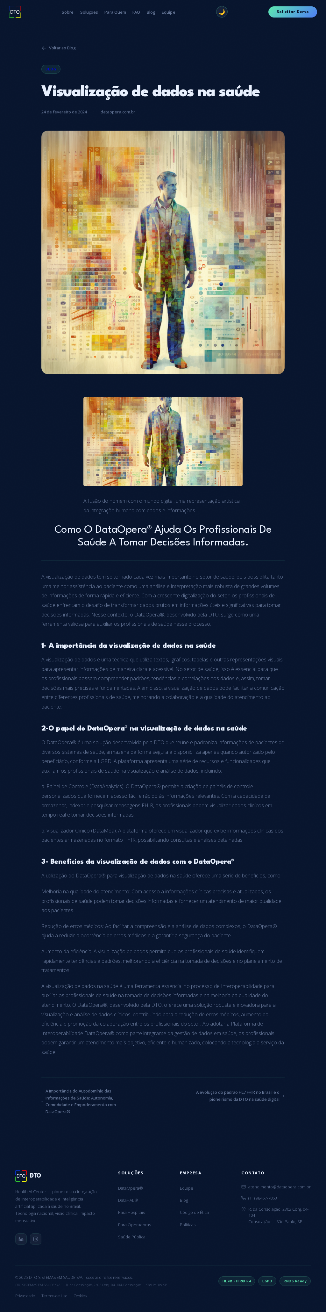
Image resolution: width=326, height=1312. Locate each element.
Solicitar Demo (293, 12)
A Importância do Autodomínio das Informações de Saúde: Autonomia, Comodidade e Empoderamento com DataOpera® (81, 1101)
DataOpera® (130, 1188)
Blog (151, 12)
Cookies (80, 1296)
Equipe (168, 12)
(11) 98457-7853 (262, 1198)
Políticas (187, 1225)
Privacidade (25, 1296)
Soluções (89, 12)
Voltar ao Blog (62, 48)
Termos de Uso (54, 1296)
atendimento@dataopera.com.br (279, 1187)
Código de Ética (194, 1212)
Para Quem (115, 12)
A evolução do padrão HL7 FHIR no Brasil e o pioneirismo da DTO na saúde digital (238, 1095)
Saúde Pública (131, 1237)
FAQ (136, 12)
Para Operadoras (134, 1225)
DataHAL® (128, 1200)
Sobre (68, 12)
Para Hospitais (131, 1212)
